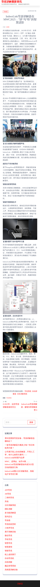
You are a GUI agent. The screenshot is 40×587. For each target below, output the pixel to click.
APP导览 (8, 490)
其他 (6, 501)
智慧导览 (8, 543)
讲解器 (20, 584)
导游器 (6, 11)
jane (7, 27)
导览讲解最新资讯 (11, 1)
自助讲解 (8, 562)
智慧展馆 (8, 547)
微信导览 (8, 535)
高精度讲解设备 (11, 570)
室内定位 (8, 517)
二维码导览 (9, 498)
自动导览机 (9, 558)
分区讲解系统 (22, 394)
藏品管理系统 (10, 566)
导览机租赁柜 (10, 524)
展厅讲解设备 (10, 532)
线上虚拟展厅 (10, 554)
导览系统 (28, 391)
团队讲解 (8, 509)
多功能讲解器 (10, 513)
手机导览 (8, 539)
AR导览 (8, 494)
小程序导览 (9, 528)
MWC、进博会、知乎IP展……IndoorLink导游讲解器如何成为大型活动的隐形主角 (19, 464)
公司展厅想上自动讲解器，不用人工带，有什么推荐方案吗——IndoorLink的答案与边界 (20, 455)
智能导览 (8, 551)
